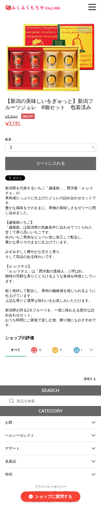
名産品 (10, 461)
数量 (8, 139)
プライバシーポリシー (50, 487)
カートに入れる (50, 163)
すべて (15, 350)
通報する (90, 379)
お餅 (8, 422)
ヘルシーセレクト (19, 435)
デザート (12, 448)
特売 (8, 474)
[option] (50, 58)
